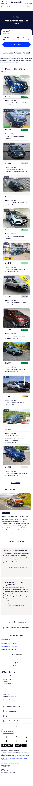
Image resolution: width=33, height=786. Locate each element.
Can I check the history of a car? (17, 628)
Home (3, 7)
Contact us (5, 681)
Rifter (23, 7)
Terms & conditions (7, 692)
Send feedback (8, 731)
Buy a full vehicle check (16, 605)
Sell (6, 3)
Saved (26, 3)
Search (30, 3)
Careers (5, 685)
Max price (20, 37)
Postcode (5, 31)
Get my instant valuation (16, 567)
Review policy (6, 694)
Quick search (10, 716)
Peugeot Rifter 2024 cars (9, 643)
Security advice (7, 679)
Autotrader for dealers (14, 721)
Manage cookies (7, 699)
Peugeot (17, 7)
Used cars (9, 7)
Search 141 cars (17, 44)
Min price (5, 37)
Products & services (13, 706)
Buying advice (11, 711)
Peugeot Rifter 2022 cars (9, 646)
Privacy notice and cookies (9, 690)
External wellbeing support (9, 696)
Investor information (8, 688)
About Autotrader (7, 683)
